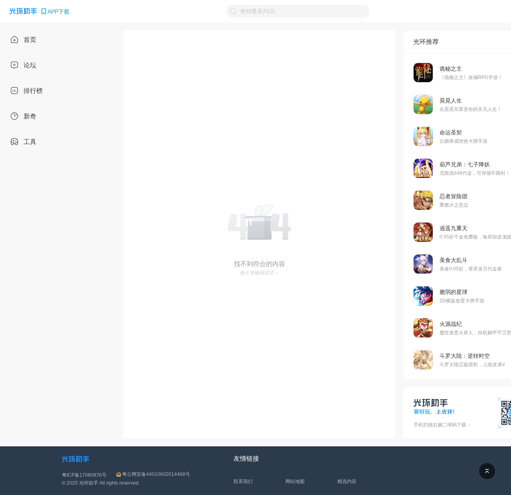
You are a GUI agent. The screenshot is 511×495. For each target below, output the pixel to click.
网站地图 (295, 481)
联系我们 (243, 481)
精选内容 (347, 481)
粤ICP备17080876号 (84, 475)
